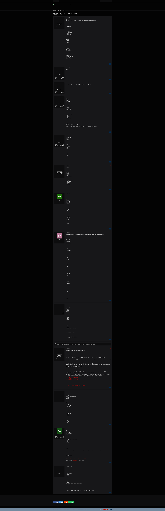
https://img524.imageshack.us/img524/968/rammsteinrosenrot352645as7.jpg (77, 458)
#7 (110, 193)
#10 (110, 348)
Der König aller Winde (75, 460)
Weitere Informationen (105, 509)
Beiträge (56, 26)
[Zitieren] (110, 64)
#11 (110, 391)
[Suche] (110, 1)
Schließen (110, 509)
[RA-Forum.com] (82, 5)
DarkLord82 (55, 14)
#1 (110, 17)
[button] (56, 502)
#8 (110, 232)
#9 (110, 304)
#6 (110, 165)
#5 (110, 135)
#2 (110, 67)
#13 (110, 466)
